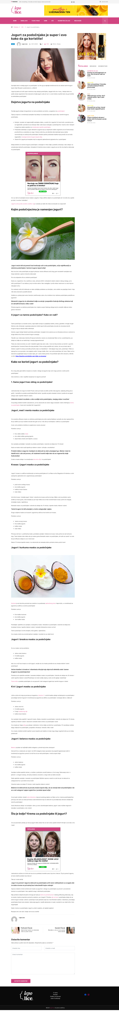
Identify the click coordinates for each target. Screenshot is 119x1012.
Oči (52, 20)
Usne (45, 20)
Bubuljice (24, 20)
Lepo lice (52, 1007)
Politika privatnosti (55, 996)
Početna (16, 27)
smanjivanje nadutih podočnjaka (41, 127)
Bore (15, 20)
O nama (55, 992)
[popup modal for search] (105, 20)
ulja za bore (54, 897)
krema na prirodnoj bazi (47, 894)
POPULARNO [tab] (83, 66)
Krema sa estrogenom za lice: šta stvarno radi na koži (96, 74)
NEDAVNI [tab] (93, 66)
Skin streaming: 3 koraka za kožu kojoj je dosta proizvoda (96, 85)
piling (24, 725)
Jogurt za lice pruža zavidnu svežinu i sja (23, 203)
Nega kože (77, 20)
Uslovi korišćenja (55, 998)
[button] (72, 2)
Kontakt (55, 994)
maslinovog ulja (23, 711)
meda (26, 434)
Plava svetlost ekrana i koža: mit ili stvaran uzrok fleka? (96, 119)
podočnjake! (61, 111)
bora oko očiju (37, 459)
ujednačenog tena (50, 603)
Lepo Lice (24, 44)
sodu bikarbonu (31, 797)
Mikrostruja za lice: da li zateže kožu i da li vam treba (33, 1)
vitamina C (41, 695)
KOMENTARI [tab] (102, 66)
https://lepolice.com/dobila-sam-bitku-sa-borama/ (31, 356)
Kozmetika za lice (64, 20)
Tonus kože (14, 681)
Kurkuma (13, 603)
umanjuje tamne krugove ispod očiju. (32, 137)
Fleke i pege (36, 20)
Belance (13, 747)
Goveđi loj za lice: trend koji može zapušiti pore (96, 108)
